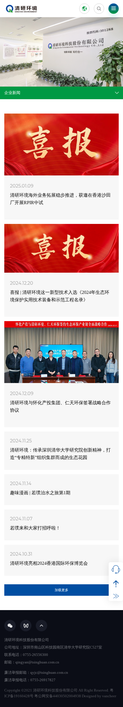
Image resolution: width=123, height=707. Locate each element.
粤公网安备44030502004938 (57, 696)
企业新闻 (12, 93)
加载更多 (61, 590)
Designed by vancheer (99, 696)
